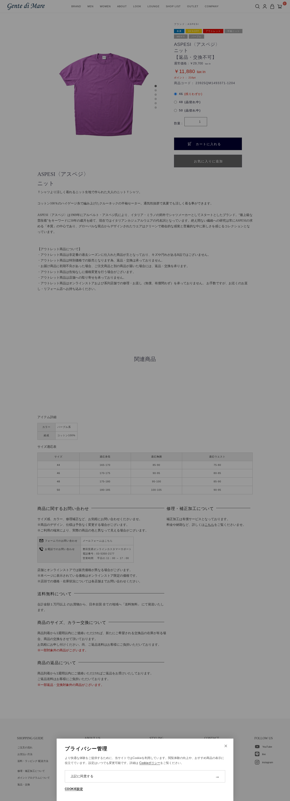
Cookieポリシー (149, 763)
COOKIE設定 (74, 789)
